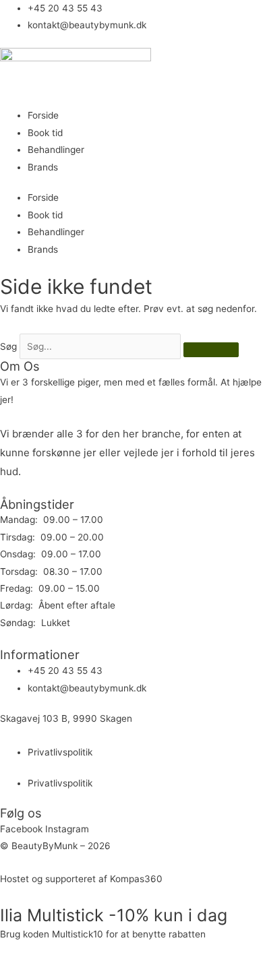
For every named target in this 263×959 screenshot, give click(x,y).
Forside (43, 115)
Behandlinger (56, 149)
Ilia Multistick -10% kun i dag (113, 915)
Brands (43, 167)
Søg (8, 346)
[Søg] (211, 349)
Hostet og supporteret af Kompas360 (81, 878)
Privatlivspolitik (60, 752)
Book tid (45, 132)
